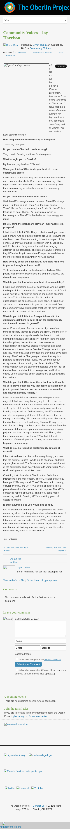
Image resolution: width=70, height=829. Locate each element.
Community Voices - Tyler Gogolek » (55, 548)
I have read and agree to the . (40, 660)
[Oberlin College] (40, 755)
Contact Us (39, 805)
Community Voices (40, 48)
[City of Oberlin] (16, 755)
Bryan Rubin (40, 45)
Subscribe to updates (42, 52)
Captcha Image (23, 654)
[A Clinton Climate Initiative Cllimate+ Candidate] (23, 771)
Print (61, 52)
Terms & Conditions (52, 660)
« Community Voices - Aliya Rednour (16, 548)
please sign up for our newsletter (30, 716)
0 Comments (20, 52)
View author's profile (13, 580)
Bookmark (10, 56)
